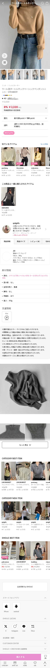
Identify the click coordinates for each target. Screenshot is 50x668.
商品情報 (7, 241)
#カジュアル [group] (9, 133)
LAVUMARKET (6, 482)
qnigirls (4, 522)
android (16, 612)
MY (45, 665)
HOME (25, 665)
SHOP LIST (15, 665)
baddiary (34, 562)
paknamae (5, 562)
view (45, 229)
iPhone (6, 612)
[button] (46, 32)
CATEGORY (5, 665)
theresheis (20, 168)
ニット (4, 85)
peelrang (5, 168)
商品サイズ (21, 241)
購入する (20, 657)
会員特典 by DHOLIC (25, 587)
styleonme (34, 168)
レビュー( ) (35, 241)
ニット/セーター (14, 85)
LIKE (35, 665)
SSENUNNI (5, 208)
